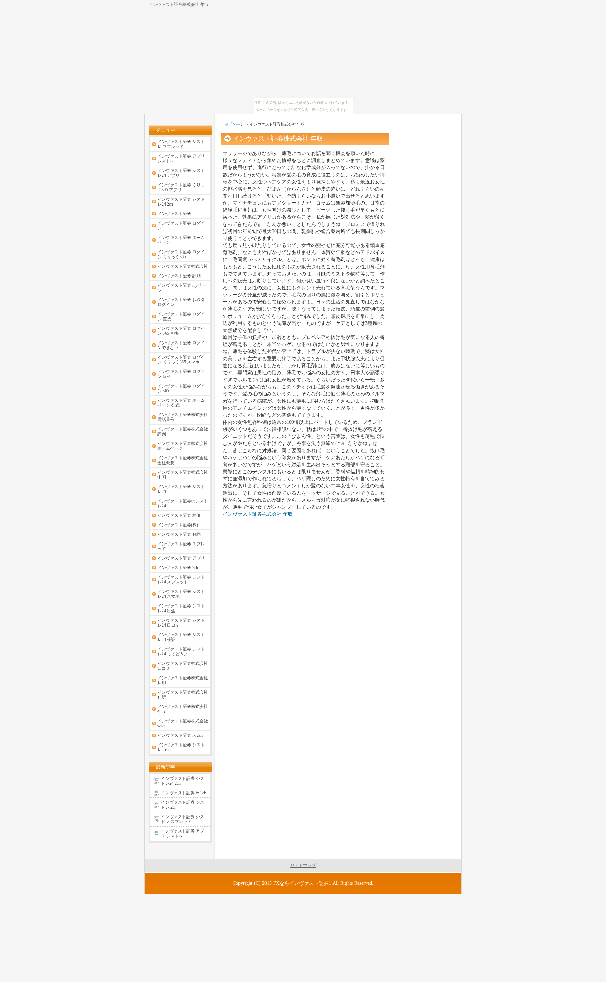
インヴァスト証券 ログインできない (181, 345)
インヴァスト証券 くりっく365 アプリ (181, 187)
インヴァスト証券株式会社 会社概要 (182, 460)
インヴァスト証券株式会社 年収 (258, 514)
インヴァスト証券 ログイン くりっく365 (181, 254)
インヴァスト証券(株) (177, 524)
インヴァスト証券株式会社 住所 (182, 695)
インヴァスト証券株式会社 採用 (182, 680)
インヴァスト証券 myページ (181, 288)
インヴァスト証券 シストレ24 (181, 489)
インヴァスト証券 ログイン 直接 (181, 316)
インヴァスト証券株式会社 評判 (182, 431)
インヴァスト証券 (174, 213)
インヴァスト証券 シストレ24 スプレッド (181, 579)
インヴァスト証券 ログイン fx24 (181, 374)
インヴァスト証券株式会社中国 (182, 475)
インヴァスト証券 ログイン (181, 226)
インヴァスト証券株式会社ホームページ (182, 446)
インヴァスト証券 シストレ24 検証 (181, 637)
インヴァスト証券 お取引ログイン (181, 302)
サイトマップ (303, 865)
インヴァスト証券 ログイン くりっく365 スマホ (181, 360)
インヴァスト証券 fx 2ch (180, 735)
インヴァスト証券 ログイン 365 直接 (181, 331)
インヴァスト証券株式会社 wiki (182, 723)
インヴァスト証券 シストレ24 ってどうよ (181, 651)
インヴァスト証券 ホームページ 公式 (181, 403)
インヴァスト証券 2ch (177, 567)
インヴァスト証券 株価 (179, 515)
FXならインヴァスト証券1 (302, 883)
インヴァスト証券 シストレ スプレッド (181, 144)
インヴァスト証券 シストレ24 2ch (181, 202)
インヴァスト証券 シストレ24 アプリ (181, 173)
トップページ (232, 124)
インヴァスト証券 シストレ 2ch (181, 747)
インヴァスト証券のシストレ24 (182, 503)
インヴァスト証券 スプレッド (181, 546)
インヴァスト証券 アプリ (181, 558)
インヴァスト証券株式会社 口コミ (182, 666)
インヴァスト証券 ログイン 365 (181, 388)
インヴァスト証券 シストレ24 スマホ (181, 594)
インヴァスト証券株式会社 (182, 266)
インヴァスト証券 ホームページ (181, 240)
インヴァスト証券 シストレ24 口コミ (181, 623)
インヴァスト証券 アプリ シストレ (181, 158)
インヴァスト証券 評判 (179, 275)
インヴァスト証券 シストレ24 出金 (181, 608)
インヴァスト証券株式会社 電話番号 (182, 417)
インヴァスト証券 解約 (179, 534)
